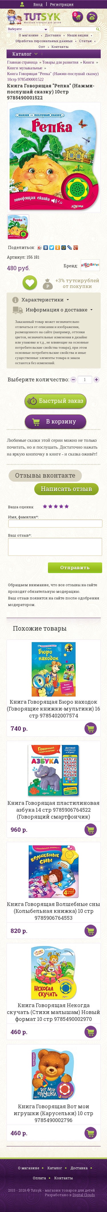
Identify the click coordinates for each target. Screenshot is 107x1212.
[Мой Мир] (64, 247)
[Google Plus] (76, 247)
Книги (88, 62)
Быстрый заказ (61, 400)
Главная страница (22, 62)
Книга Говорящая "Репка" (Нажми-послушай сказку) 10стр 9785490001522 (53, 77)
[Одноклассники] (58, 247)
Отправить (75, 567)
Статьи (85, 41)
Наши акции (77, 35)
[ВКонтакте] (46, 247)
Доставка (53, 35)
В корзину (61, 421)
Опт (42, 46)
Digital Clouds (83, 1195)
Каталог (54, 1168)
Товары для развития (60, 62)
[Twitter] (52, 247)
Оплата (39, 1178)
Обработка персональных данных (43, 41)
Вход (38, 4)
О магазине (28, 35)
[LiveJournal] (70, 247)
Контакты (60, 46)
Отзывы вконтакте (45, 475)
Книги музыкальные (24, 68)
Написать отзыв (66, 489)
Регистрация (61, 4)
